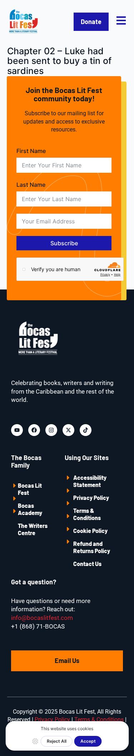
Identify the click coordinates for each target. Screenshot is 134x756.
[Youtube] (17, 430)
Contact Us (87, 563)
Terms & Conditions (87, 514)
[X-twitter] (68, 430)
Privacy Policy (91, 497)
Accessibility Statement (89, 481)
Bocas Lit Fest (30, 489)
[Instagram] (51, 430)
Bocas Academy (30, 509)
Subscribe (64, 243)
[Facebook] (34, 430)
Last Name (30, 184)
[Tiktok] (85, 430)
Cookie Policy (90, 530)
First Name (31, 150)
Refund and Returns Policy (91, 547)
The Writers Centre (33, 529)
